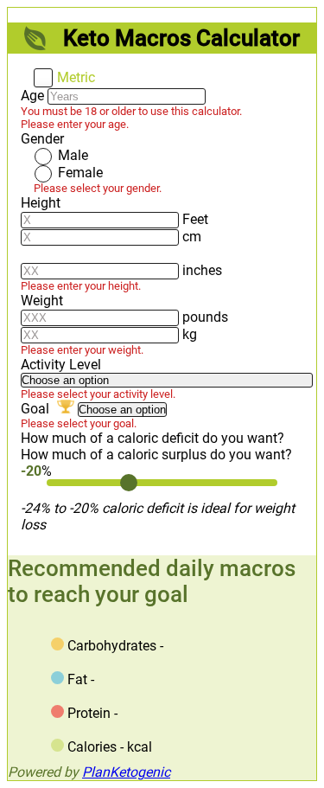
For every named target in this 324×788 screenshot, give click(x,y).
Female (80, 172)
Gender (42, 139)
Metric (76, 77)
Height (40, 203)
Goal (37, 408)
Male (73, 155)
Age (32, 95)
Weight (42, 300)
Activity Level (61, 364)
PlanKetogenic (126, 772)
